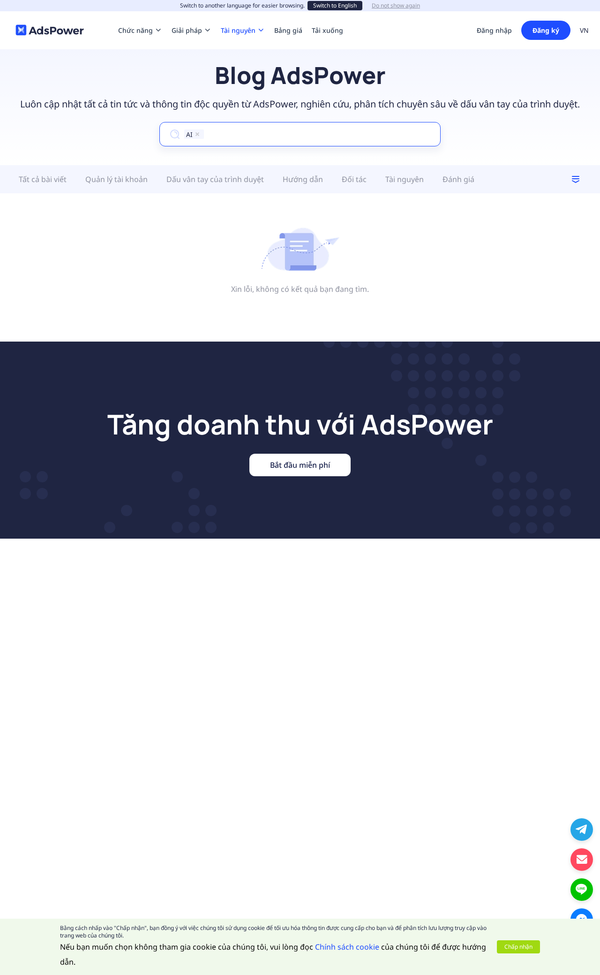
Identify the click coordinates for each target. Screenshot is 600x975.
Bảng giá (288, 16)
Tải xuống (327, 16)
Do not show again (396, 5)
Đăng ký (545, 30)
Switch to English (335, 5)
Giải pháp (187, 16)
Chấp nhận (518, 947)
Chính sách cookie (347, 947)
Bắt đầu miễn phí (300, 465)
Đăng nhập (494, 30)
